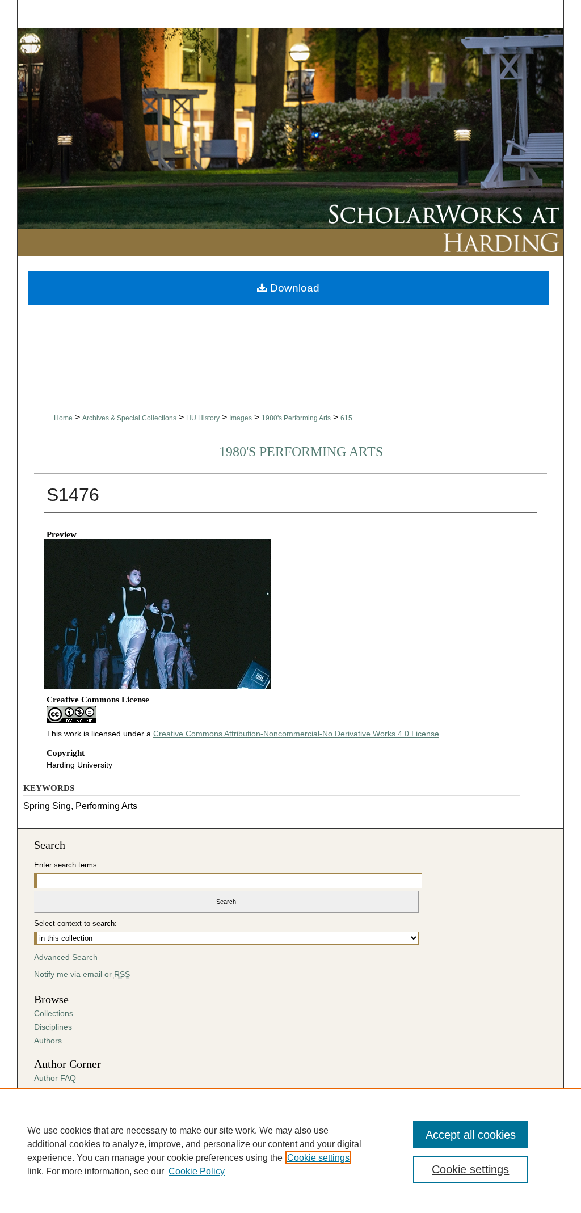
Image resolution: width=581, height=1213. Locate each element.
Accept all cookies (471, 1134)
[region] (290, 1150)
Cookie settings (318, 1158)
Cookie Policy (197, 1171)
